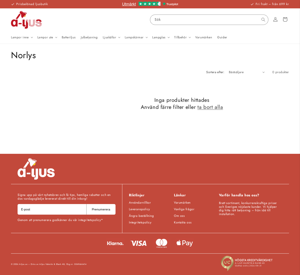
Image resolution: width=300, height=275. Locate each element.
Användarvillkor (140, 202)
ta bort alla (210, 106)
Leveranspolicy (139, 209)
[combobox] (209, 20)
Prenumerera (101, 209)
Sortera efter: (215, 72)
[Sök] (263, 19)
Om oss (179, 216)
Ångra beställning (141, 216)
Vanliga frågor (184, 209)
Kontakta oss (183, 222)
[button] (21, 37)
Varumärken (182, 202)
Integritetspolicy (140, 222)
